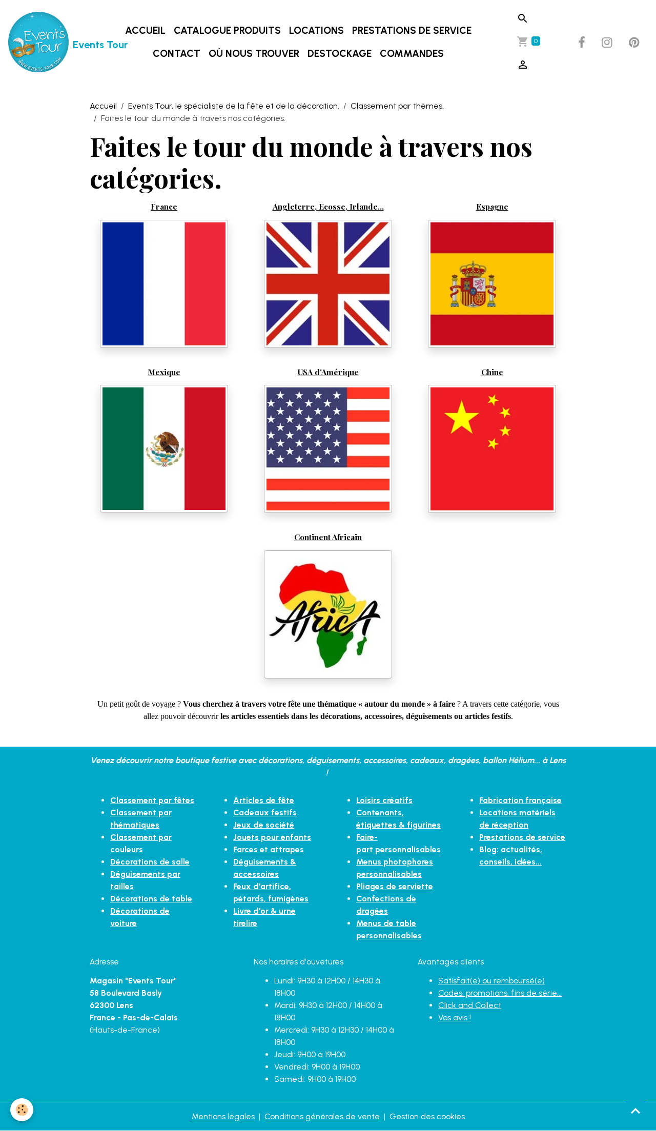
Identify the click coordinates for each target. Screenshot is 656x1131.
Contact (176, 53)
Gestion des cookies (427, 1116)
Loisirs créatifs (384, 800)
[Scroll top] (635, 1110)
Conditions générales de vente (322, 1116)
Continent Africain (328, 536)
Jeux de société (263, 825)
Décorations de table (151, 898)
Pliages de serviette (394, 886)
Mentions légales (223, 1116)
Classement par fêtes (152, 800)
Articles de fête (263, 800)
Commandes (412, 53)
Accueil (145, 30)
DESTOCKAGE (340, 53)
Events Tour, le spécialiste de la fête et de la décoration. (233, 106)
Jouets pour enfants (272, 837)
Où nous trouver (254, 53)
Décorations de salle (150, 862)
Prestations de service (411, 30)
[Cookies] (21, 1109)
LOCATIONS (316, 30)
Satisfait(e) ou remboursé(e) (491, 980)
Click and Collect (469, 1005)
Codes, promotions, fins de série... (500, 993)
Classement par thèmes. (397, 106)
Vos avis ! (454, 1017)
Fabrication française (520, 800)
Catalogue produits (227, 30)
